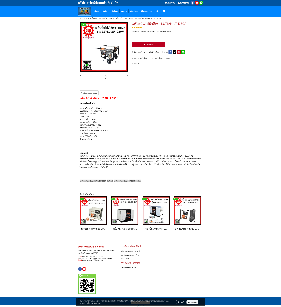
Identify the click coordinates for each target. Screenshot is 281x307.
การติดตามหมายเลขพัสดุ (130, 255)
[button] (157, 11)
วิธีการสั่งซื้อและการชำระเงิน (131, 251)
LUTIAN (139, 63)
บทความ (124, 11)
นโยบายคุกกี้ (97, 303)
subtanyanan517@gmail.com (93, 260)
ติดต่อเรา (115, 11)
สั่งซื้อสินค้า (149, 45)
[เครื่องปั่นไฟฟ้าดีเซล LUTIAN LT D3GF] (104, 47)
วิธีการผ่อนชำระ (146, 11)
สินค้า (105, 11)
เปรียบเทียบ (155, 52)
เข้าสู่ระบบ (171, 3)
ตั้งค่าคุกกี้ (181, 302)
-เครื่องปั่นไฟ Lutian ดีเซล (161, 58)
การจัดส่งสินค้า (126, 259)
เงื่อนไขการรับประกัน (128, 268)
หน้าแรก (96, 11)
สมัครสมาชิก (184, 3)
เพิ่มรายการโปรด (139, 52)
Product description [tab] (89, 93)
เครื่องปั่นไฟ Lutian (144, 58)
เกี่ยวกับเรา (134, 11)
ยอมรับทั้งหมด (192, 302)
